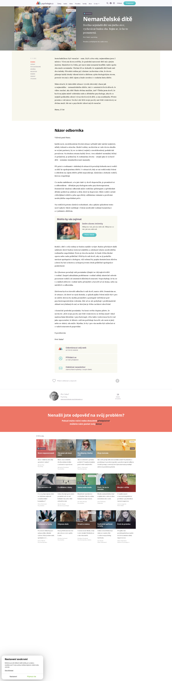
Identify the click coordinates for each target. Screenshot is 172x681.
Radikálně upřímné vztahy (104, 525)
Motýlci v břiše (123, 487)
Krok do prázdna (123, 524)
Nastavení (13, 676)
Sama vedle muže (85, 487)
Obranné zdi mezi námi (65, 454)
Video (71, 4)
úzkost (32, 76)
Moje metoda (102, 453)
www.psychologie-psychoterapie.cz (72, 399)
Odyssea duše (63, 524)
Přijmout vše (31, 676)
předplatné (103, 420)
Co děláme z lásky (65, 487)
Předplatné (129, 3)
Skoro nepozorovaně (46, 453)
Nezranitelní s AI (44, 487)
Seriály (84, 4)
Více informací (9, 670)
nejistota (33, 71)
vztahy (32, 64)
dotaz (99, 424)
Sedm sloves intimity (92, 223)
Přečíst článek (89, 235)
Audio (65, 4)
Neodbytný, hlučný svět (85, 454)
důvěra (33, 69)
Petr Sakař (65, 394)
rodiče (32, 74)
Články (59, 4)
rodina (32, 62)
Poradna (77, 4)
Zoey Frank (23, 48)
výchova (33, 78)
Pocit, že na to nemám (103, 488)
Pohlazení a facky (45, 524)
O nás (96, 4)
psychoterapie (35, 66)
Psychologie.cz (44, 3)
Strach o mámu (84, 524)
